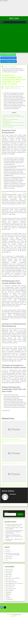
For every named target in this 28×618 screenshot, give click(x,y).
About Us (7, 550)
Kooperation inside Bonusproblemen (11, 115)
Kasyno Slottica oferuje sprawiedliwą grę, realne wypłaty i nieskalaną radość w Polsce (14, 532)
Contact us (8, 551)
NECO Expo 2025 (9, 580)
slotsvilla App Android (14, 193)
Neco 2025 (14, 18)
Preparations (8, 592)
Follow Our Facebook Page (8, 58)
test (6, 560)
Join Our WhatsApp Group (8, 54)
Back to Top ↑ (14, 616)
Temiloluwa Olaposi (9, 86)
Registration (8, 594)
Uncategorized (7, 88)
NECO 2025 (8, 576)
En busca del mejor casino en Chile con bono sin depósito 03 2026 (13, 525)
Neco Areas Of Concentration (12, 578)
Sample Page (8, 558)
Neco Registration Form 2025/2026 (14, 583)
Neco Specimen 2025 (10, 588)
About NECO (8, 573)
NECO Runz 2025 (9, 587)
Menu (2, 22)
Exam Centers (8, 574)
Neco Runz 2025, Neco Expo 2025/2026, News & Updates (12, 554)
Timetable (7, 597)
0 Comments (17, 88)
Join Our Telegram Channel (8, 61)
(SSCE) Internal (9, 571)
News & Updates (9, 590)
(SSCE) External (9, 569)
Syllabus (7, 595)
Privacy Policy (8, 556)
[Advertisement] (14, 38)
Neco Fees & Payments (11, 581)
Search (6, 512)
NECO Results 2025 (10, 585)
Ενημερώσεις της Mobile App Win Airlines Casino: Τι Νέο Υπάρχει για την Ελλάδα (14, 536)
